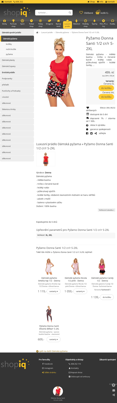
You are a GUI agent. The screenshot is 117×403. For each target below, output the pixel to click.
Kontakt (8, 1)
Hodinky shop (85, 25)
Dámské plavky (8, 60)
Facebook (48, 364)
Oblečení (76, 24)
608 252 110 (76, 364)
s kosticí (5, 97)
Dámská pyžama (62, 32)
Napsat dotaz (76, 372)
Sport (22, 24)
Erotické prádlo (8, 72)
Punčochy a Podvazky (11, 91)
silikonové (6, 103)
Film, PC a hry (103, 25)
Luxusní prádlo (47, 32)
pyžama (9, 54)
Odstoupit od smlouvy (80, 376)
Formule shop (13, 25)
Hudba (112, 24)
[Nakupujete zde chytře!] (37, 32)
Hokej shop (40, 25)
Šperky (94, 24)
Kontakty (75, 368)
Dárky (4, 24)
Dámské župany (9, 66)
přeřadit (5, 84)
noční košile (11, 49)
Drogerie (49, 24)
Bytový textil (58, 25)
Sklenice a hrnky (9, 109)
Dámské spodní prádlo (11, 32)
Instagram (48, 368)
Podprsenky (7, 78)
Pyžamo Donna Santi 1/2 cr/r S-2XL (85, 32)
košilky (9, 44)
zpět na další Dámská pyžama (53, 351)
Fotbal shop (31, 25)
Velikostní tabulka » (106, 210)
